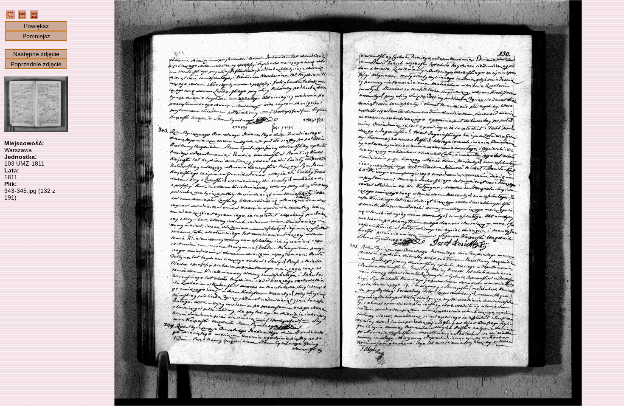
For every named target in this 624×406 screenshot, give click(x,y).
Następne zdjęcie (36, 54)
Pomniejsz (36, 36)
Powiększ (36, 26)
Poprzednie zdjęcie (36, 64)
